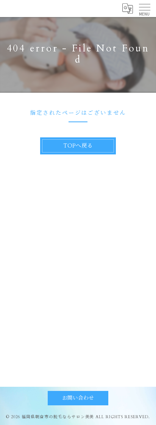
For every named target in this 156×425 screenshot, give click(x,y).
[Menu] (144, 8)
